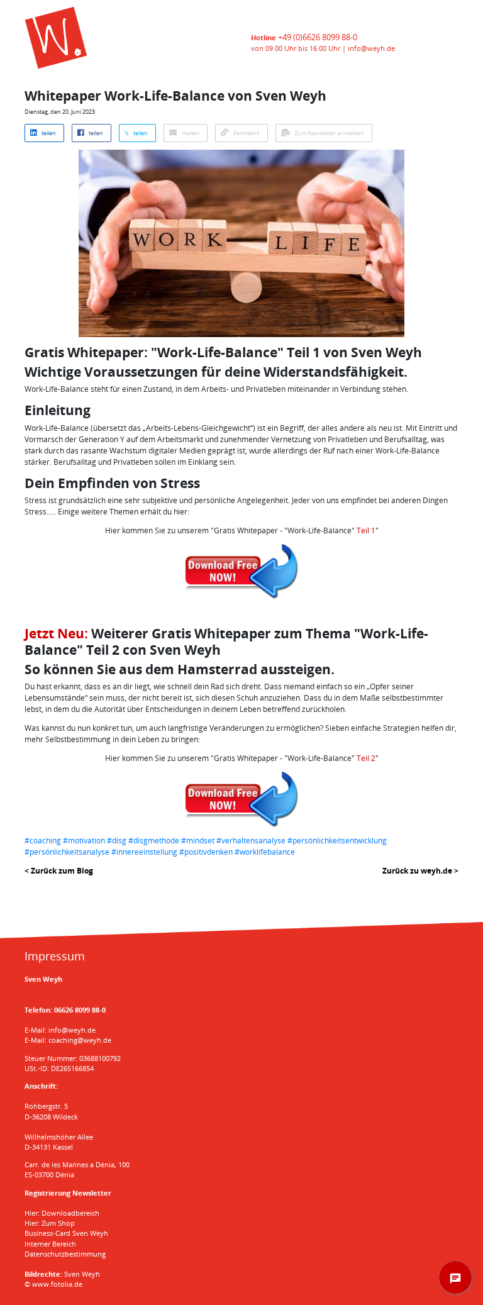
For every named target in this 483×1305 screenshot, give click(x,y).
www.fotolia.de (57, 1284)
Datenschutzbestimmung (65, 1253)
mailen (189, 133)
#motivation (84, 840)
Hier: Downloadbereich (62, 1213)
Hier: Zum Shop (50, 1223)
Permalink (246, 133)
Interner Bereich (50, 1243)
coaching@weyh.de (79, 1040)
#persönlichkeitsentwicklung (337, 840)
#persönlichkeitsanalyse (67, 852)
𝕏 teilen (136, 133)
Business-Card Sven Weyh (66, 1233)
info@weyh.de (371, 48)
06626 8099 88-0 (80, 1009)
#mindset (197, 840)
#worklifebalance (265, 852)
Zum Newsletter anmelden (328, 133)
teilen (48, 133)
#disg (116, 840)
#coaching (43, 840)
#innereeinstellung (144, 852)
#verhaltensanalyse (251, 840)
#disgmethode (153, 840)
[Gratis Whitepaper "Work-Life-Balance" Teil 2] (241, 799)
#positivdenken (206, 852)
